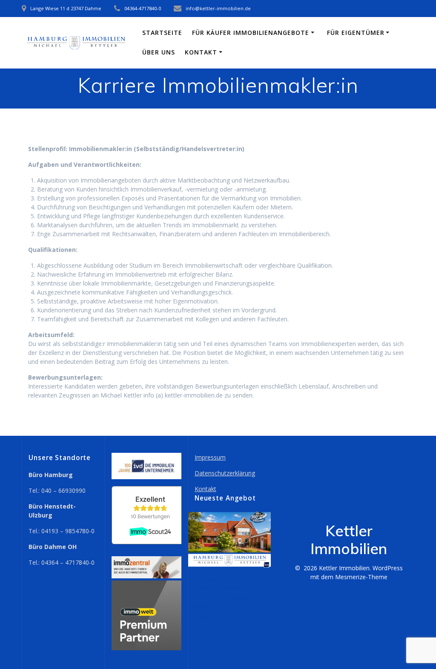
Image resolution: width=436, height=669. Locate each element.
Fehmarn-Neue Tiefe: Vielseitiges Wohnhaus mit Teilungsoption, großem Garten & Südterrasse (225, 597)
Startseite (162, 33)
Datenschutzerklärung (225, 473)
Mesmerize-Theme (361, 577)
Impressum (210, 457)
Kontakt (201, 52)
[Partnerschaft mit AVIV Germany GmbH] (146, 648)
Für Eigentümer (355, 33)
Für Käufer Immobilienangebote (250, 33)
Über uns (158, 52)
